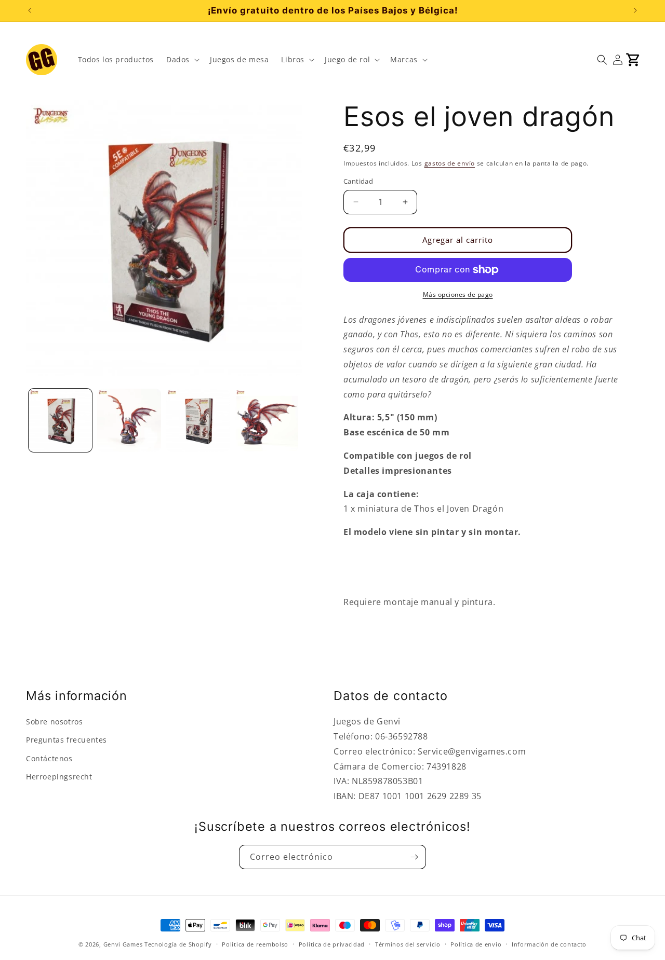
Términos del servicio (408, 944)
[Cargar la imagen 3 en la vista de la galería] (198, 420)
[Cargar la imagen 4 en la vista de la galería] (266, 420)
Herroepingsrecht (59, 776)
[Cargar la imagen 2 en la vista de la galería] (129, 420)
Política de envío (475, 944)
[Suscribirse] (414, 857)
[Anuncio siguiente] (635, 10)
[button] (182, 60)
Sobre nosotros (54, 721)
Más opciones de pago (458, 294)
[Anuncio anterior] (29, 10)
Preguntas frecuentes (66, 740)
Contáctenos (49, 758)
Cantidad (358, 181)
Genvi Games (123, 944)
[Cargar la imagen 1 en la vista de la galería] (60, 420)
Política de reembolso (255, 944)
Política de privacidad (332, 944)
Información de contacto (549, 944)
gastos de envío (449, 163)
